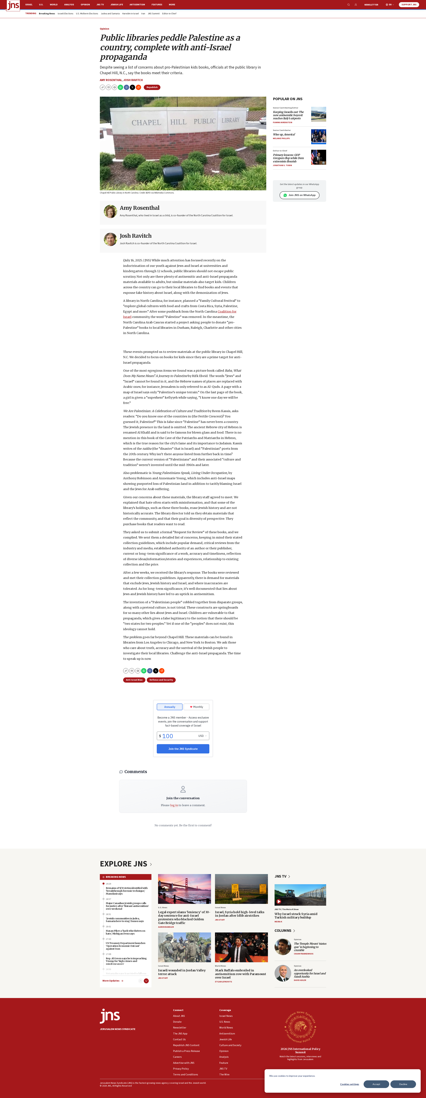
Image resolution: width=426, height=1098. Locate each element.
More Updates (111, 980)
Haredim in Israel (130, 13)
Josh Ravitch (133, 80)
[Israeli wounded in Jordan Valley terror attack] (184, 947)
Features (157, 4)
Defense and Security (161, 680)
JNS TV (100, 4)
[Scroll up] (140, 980)
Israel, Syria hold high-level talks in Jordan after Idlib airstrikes (239, 914)
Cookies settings (349, 1084)
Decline (403, 1084)
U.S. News (162, 907)
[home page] (13, 5)
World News (220, 966)
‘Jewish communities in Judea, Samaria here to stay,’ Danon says (125, 920)
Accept (376, 1084)
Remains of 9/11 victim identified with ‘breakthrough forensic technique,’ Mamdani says (126, 891)
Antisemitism (137, 4)
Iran (143, 13)
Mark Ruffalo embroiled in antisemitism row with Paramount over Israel (240, 973)
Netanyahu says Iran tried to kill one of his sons (126, 975)
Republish (152, 87)
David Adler (300, 980)
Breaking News (116, 877)
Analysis (69, 4)
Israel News (220, 907)
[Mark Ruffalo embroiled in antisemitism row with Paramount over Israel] (241, 947)
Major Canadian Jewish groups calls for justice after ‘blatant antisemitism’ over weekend (127, 906)
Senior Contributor (282, 130)
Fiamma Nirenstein (282, 122)
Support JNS (409, 4)
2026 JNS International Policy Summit (300, 1050)
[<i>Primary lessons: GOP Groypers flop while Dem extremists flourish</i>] (318, 157)
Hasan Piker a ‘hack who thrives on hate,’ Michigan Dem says (125, 932)
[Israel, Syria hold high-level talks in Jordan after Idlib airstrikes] (241, 889)
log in (174, 805)
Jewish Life (116, 4)
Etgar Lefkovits (223, 981)
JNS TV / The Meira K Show (287, 909)
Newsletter (371, 4)
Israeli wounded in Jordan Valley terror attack (182, 972)
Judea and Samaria (110, 13)
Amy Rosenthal (111, 80)
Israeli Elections (65, 13)
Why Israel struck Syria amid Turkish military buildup (296, 915)
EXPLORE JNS (124, 864)
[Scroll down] (146, 980)
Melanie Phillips (281, 138)
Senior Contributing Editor (285, 107)
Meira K (278, 921)
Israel (28, 4)
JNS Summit (154, 13)
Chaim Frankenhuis (303, 953)
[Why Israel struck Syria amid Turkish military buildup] (300, 895)
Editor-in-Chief (169, 13)
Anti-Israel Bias (134, 680)
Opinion (85, 4)
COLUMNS (283, 930)
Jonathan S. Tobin (282, 165)
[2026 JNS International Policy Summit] (300, 1027)
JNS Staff (220, 919)
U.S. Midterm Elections (87, 13)
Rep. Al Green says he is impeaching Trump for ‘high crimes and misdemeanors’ (126, 961)
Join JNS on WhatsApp (302, 195)
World (54, 4)
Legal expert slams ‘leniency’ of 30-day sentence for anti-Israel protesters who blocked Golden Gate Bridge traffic (184, 917)
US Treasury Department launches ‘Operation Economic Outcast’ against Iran (125, 946)
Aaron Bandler (166, 927)
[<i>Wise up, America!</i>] (318, 136)
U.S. (41, 4)
